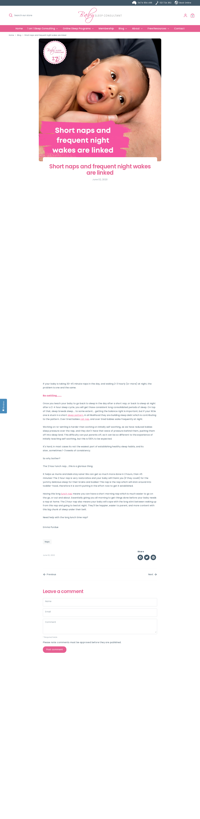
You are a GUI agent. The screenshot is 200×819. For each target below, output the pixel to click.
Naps (47, 541)
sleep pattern (75, 415)
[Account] (185, 15)
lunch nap (66, 493)
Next (151, 574)
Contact (179, 28)
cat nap (84, 419)
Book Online (185, 2)
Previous (51, 574)
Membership (106, 28)
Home (19, 28)
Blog (19, 35)
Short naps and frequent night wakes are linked (45, 35)
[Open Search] (11, 15)
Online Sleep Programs (77, 28)
